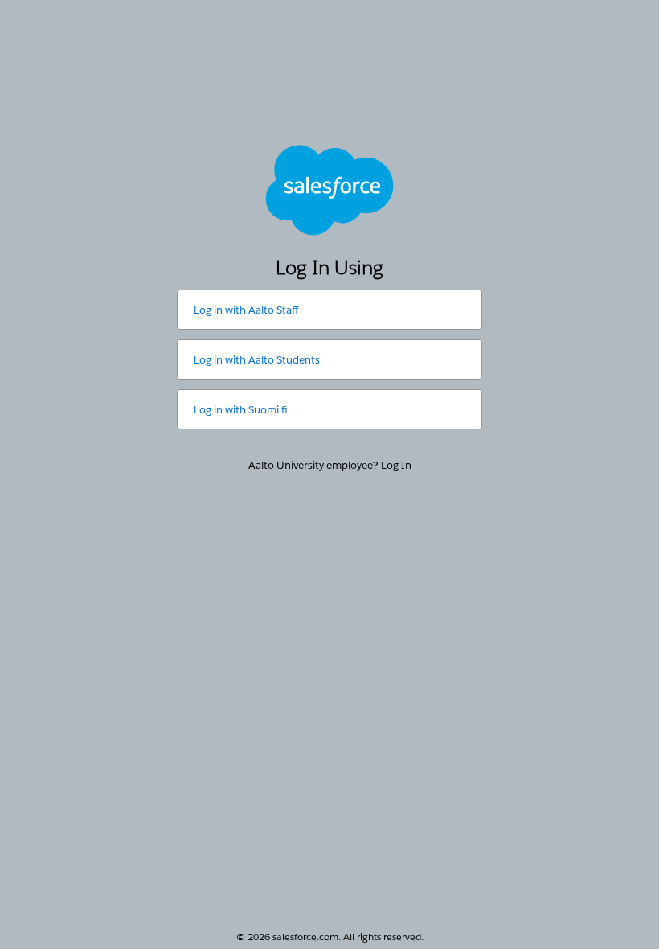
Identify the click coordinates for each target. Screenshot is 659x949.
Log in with (246, 310)
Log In (396, 465)
